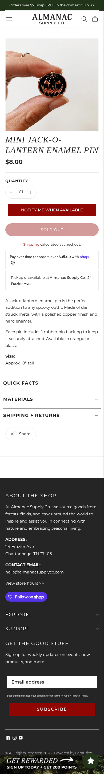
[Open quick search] (84, 19)
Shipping (31, 244)
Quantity (16, 181)
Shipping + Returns (31, 415)
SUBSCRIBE (52, 709)
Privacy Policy (79, 695)
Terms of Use (61, 695)
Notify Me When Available (52, 209)
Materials (18, 399)
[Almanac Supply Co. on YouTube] (21, 738)
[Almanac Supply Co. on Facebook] (8, 738)
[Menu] (9, 19)
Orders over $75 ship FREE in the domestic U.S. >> (51, 5)
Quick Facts (20, 383)
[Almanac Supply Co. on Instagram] (15, 738)
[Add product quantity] (30, 192)
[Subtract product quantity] (11, 192)
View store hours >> (24, 583)
